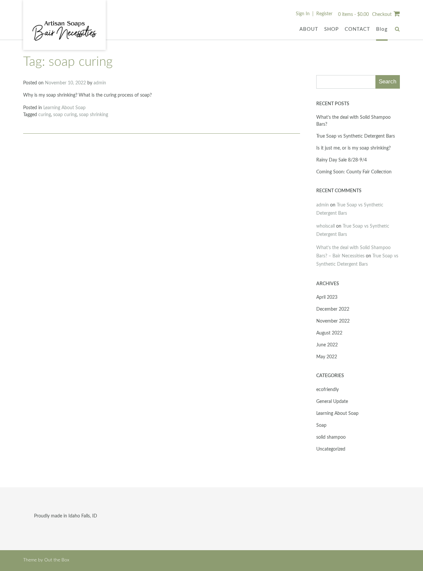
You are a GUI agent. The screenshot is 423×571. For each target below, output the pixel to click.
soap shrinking (93, 114)
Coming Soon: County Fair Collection (354, 172)
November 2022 (333, 321)
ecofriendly (327, 389)
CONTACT (357, 29)
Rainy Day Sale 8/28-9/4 (341, 160)
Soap (321, 425)
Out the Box (56, 560)
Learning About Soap (64, 108)
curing (44, 114)
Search (387, 81)
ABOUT (308, 29)
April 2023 (326, 297)
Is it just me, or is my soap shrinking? (353, 148)
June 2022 (327, 345)
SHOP (331, 29)
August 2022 (329, 333)
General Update (332, 401)
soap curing (65, 114)
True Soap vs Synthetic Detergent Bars (355, 136)
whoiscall (325, 226)
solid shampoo (331, 437)
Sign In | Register (314, 14)
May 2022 (326, 357)
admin (100, 83)
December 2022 (332, 309)
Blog (382, 29)
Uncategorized (330, 449)
